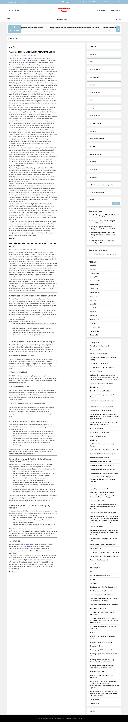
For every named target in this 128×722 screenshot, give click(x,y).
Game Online (94, 387)
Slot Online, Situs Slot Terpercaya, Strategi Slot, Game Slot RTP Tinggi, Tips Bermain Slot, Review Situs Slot (104, 620)
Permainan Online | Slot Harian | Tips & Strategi (104, 552)
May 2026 (93, 265)
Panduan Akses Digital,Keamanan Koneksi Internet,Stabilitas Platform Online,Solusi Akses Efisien (103, 507)
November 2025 (95, 285)
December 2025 (95, 281)
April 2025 (93, 312)
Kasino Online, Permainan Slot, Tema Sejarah (104, 450)
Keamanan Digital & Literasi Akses (101, 461)
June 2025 (93, 304)
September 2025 (95, 292)
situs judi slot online (96, 564)
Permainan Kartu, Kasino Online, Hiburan (102, 544)
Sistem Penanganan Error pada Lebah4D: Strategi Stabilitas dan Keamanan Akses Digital (81, 2)
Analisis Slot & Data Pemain (99, 363)
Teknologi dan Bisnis (96, 646)
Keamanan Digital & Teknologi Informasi (102, 469)
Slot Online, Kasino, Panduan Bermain (101, 595)
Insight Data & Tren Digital (98, 436)
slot (91, 62)
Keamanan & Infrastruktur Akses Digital (102, 454)
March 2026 (93, 269)
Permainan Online (95, 548)
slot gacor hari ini (95, 123)
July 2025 (93, 300)
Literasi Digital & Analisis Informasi (101, 489)
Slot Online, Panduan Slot (98, 608)
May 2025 (93, 308)
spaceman (93, 162)
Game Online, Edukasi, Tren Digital (100, 391)
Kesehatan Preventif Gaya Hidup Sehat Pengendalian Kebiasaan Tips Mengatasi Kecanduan (102, 479)
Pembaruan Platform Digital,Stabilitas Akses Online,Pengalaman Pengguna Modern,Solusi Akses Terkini (104, 533)
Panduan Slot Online (96, 527)
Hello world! (112, 254)
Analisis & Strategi (96, 350)
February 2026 (94, 273)
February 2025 (94, 319)
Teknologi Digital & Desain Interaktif (101, 650)
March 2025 (93, 316)
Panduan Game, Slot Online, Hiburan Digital (103, 513)
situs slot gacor (95, 69)
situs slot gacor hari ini (97, 139)
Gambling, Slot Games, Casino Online (101, 383)
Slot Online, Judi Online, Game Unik (101, 591)
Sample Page (62, 19)
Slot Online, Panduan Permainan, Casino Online (104, 605)
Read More (12, 238)
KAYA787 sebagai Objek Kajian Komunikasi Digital (32, 52)
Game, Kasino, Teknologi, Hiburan (100, 410)
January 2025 (94, 323)
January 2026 (94, 277)
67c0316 (13, 55)
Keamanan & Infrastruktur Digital (100, 457)
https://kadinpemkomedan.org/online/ (102, 185)
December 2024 (95, 327)
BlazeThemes (78, 718)
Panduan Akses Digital (97, 501)
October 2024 (94, 335)
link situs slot (94, 77)
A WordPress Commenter (98, 254)
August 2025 (94, 296)
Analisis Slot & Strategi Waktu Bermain (102, 367)
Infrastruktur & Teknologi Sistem (100, 432)
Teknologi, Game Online (97, 671)
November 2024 (95, 331)
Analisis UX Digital (96, 371)
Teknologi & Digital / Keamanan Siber (101, 642)
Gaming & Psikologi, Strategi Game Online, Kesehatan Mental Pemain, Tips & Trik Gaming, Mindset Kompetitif (104, 417)
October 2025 (94, 288)
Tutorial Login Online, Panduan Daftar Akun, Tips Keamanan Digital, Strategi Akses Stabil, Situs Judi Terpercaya (104, 694)
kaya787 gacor (29, 544)
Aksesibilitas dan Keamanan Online (101, 346)
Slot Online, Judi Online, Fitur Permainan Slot (104, 587)
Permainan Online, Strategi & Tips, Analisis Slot (104, 556)
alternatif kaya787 (30, 58)
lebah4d (92, 485)
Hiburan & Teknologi (96, 428)
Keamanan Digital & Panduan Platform (102, 465)
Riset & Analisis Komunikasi (99, 560)
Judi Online (93, 440)
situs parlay (93, 169)
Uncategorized (94, 700)
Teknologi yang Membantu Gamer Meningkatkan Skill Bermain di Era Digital (56, 28)
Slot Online (93, 583)
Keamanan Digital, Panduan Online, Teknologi (104, 473)
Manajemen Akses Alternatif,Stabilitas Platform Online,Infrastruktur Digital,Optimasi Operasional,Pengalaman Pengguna (104, 495)
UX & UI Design (94, 703)
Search (91, 200)
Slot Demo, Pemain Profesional (100, 575)
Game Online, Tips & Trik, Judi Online (101, 407)
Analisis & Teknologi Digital (98, 354)
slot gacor (93, 54)
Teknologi (93, 632)
